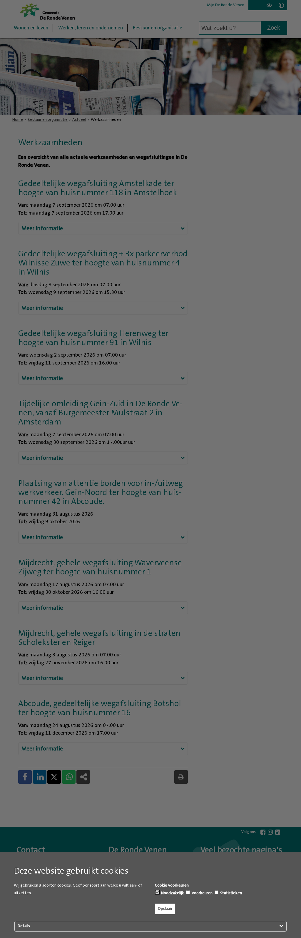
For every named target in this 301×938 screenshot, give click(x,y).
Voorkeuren (202, 893)
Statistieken (230, 893)
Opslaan (165, 908)
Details (24, 926)
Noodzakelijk (172, 893)
